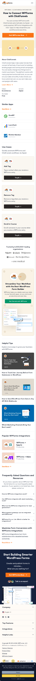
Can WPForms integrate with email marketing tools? (17, 499)
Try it (17, 178)
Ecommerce (6, 91)
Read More (6, 543)
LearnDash (13, 125)
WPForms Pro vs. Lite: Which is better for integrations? (16, 520)
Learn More (6, 85)
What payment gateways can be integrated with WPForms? (16, 513)
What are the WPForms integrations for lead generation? (17, 506)
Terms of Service (7, 648)
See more (5, 109)
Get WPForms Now (16, 35)
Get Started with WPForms (18, 301)
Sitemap (4, 653)
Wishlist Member (15, 135)
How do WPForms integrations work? (14, 494)
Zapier (21, 91)
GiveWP (11, 115)
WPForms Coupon (7, 656)
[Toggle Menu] (32, 3)
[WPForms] (7, 3)
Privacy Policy (6, 650)
